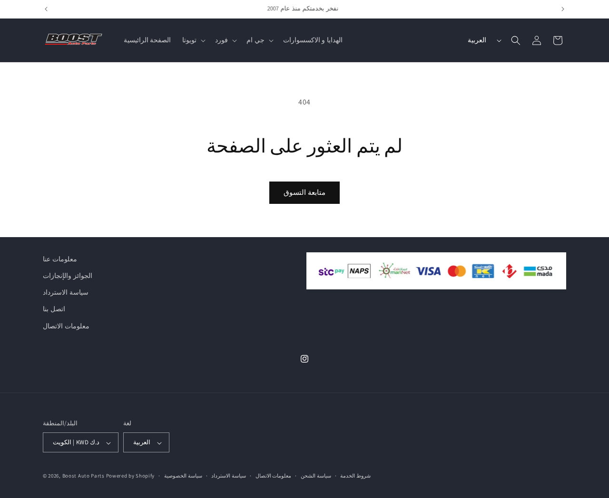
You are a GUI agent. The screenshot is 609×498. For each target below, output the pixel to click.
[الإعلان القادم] (562, 9)
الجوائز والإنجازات (67, 275)
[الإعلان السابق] (46, 9)
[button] (193, 40)
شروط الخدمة (355, 475)
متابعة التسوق (304, 192)
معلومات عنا (60, 259)
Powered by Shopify (130, 476)
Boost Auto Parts (83, 476)
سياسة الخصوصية (183, 475)
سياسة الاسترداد (65, 292)
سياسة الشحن (316, 475)
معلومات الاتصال (66, 326)
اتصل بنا (54, 309)
